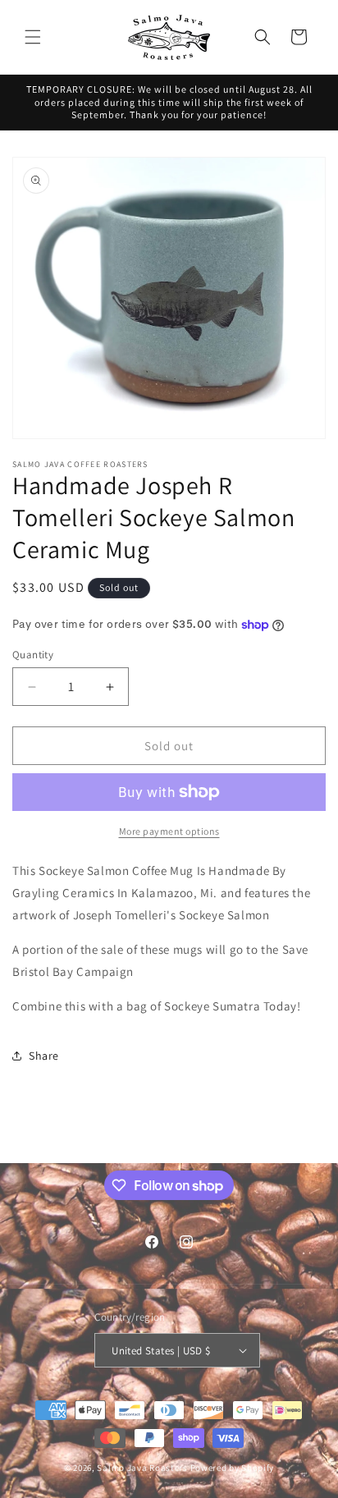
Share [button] (44, 1055)
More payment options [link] (169, 831)
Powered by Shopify (232, 1467)
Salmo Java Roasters (142, 1467)
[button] (33, 37)
